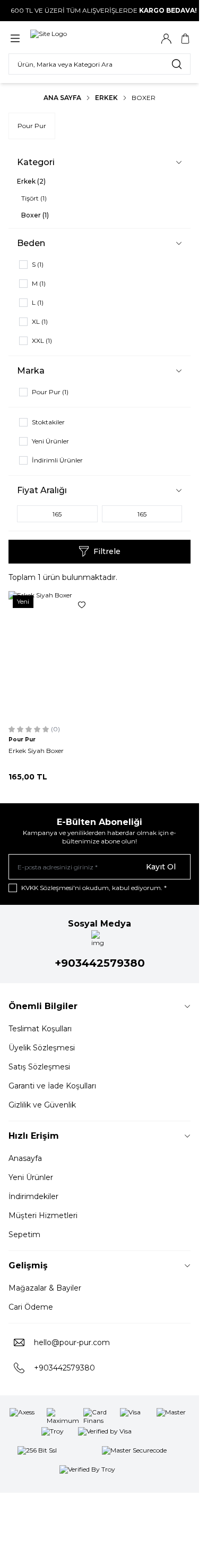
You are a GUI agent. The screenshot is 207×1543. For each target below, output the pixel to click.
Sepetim (24, 1234)
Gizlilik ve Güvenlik (42, 1105)
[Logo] (81, 38)
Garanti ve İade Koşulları (52, 1086)
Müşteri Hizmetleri (42, 1215)
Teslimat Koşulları (40, 1028)
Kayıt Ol (161, 867)
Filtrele (106, 551)
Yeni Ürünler (30, 1177)
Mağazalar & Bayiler (44, 1288)
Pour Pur (32, 126)
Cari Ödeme (30, 1307)
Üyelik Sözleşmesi (41, 1047)
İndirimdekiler (33, 1196)
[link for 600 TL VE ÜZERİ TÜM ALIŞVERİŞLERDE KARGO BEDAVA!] (99, 10)
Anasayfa (25, 1158)
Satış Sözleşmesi (39, 1067)
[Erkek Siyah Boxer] (52, 656)
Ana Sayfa (62, 98)
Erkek (106, 98)
